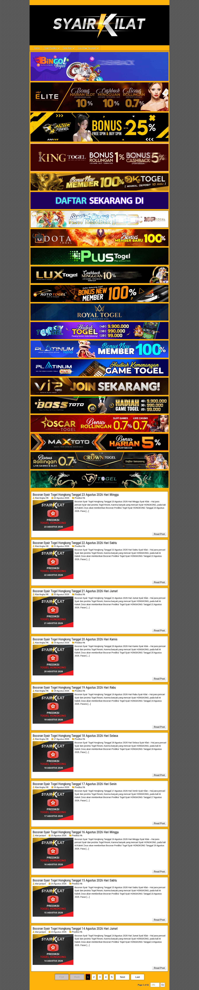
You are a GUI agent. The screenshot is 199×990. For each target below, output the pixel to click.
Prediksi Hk (80, 498)
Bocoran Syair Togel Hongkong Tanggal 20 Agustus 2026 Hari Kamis (75, 639)
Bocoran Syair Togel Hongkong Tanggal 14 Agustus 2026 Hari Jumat (75, 928)
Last (137, 977)
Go (162, 985)
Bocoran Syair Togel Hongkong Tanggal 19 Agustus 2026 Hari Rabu (74, 687)
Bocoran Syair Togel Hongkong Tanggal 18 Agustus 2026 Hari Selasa (75, 736)
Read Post (159, 534)
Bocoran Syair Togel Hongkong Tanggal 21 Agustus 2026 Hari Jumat (75, 591)
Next (122, 977)
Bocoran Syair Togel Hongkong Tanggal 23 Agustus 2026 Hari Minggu (76, 494)
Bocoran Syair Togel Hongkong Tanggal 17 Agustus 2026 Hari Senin (75, 784)
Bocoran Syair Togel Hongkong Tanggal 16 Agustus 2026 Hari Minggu (76, 832)
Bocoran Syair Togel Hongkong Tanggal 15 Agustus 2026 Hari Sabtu (75, 880)
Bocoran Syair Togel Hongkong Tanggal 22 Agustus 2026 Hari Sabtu (75, 543)
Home (37, 48)
